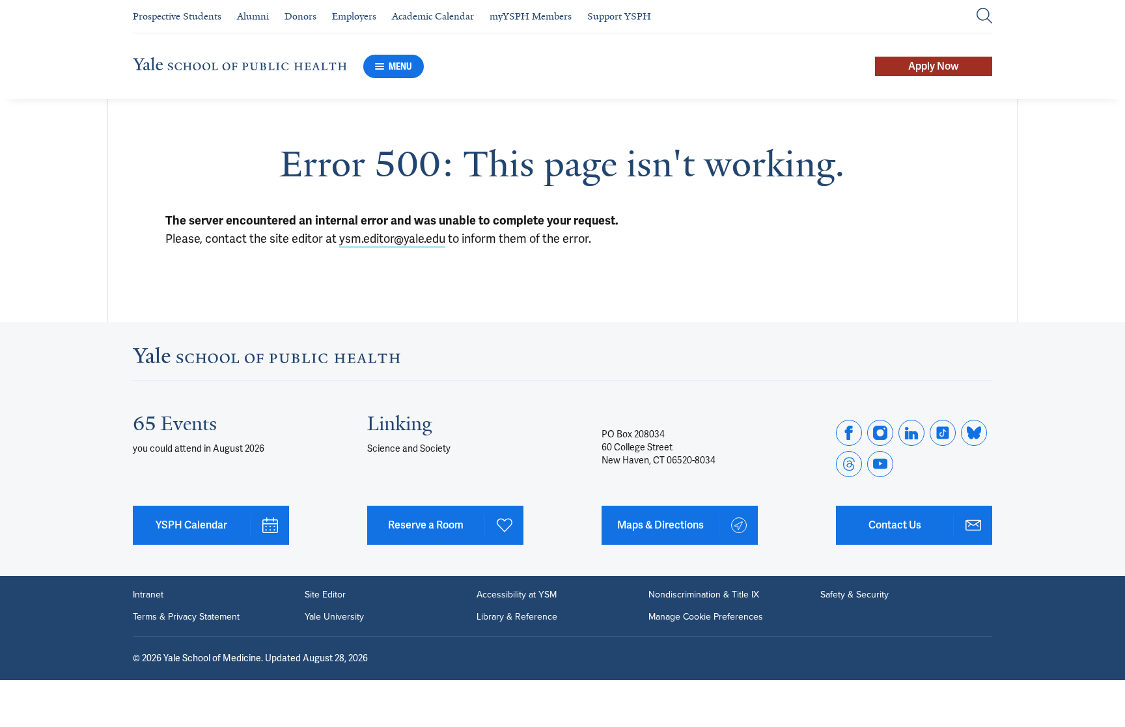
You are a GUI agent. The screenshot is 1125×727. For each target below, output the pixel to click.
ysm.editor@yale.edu (392, 238)
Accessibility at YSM (517, 595)
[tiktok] (943, 433)
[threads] (849, 464)
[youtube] (880, 464)
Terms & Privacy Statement (186, 617)
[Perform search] (984, 16)
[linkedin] (911, 433)
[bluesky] (974, 433)
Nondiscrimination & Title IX (703, 595)
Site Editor (325, 595)
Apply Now (933, 66)
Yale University (334, 617)
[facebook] (849, 433)
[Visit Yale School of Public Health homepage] (266, 358)
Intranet (148, 595)
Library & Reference (517, 617)
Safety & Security (854, 595)
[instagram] (880, 433)
